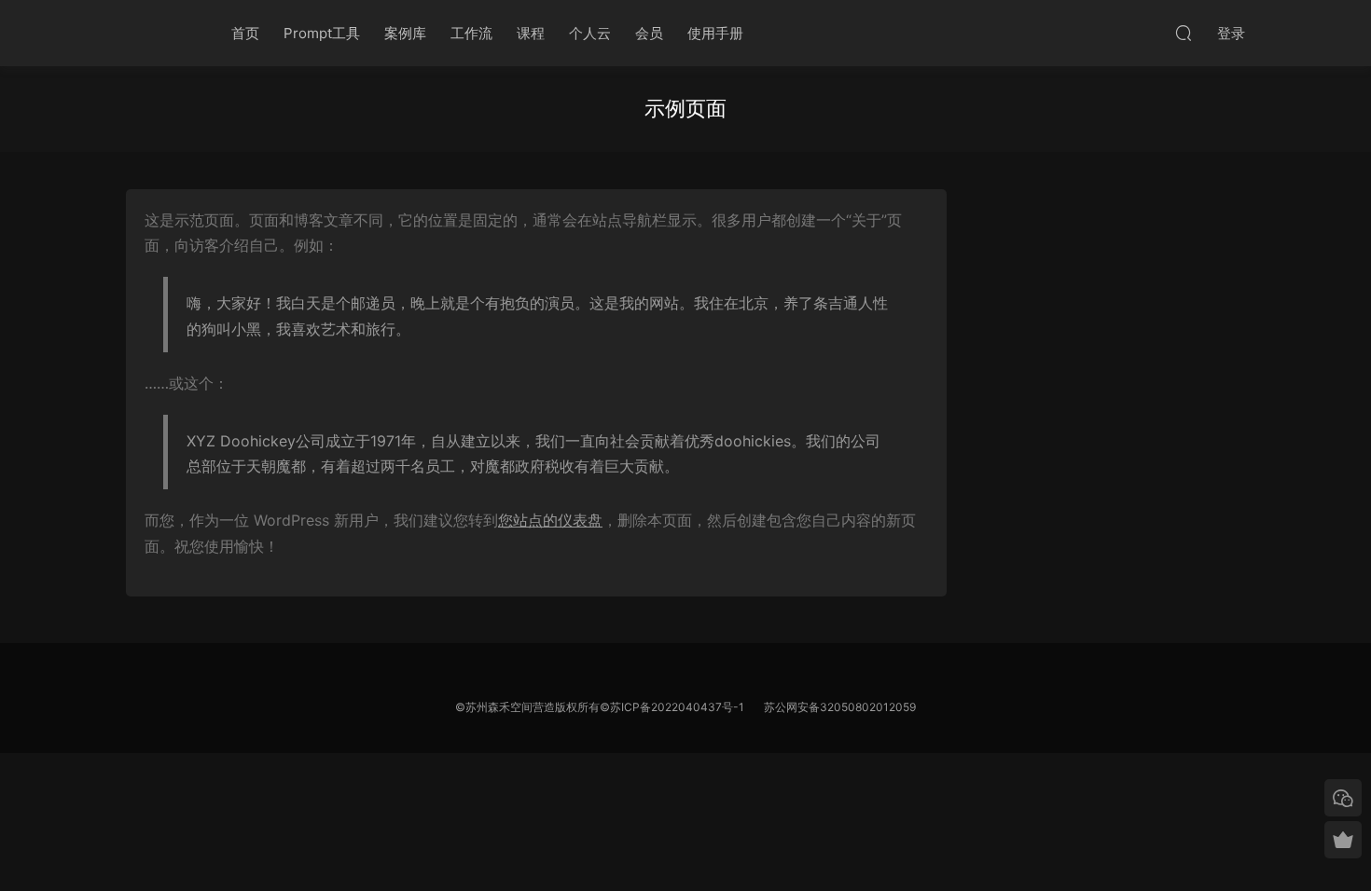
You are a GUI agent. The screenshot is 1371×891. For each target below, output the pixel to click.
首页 (245, 33)
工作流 (471, 33)
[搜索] (1183, 32)
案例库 (405, 33)
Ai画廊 (158, 32)
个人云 (590, 33)
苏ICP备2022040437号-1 (677, 707)
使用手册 (715, 33)
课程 (531, 33)
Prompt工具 (322, 33)
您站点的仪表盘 (550, 520)
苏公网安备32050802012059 (840, 707)
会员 (649, 33)
